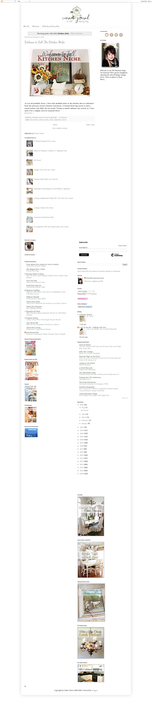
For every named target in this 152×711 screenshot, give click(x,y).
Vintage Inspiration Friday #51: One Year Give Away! (53, 198)
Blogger (95, 690)
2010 (82, 471)
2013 (82, 461)
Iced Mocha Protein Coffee (35, 287)
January (85, 423)
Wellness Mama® (32, 297)
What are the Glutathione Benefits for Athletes (42, 324)
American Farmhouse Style (44, 217)
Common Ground (85, 315)
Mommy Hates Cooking (35, 274)
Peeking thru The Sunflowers (90, 377)
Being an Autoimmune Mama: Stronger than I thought (45, 334)
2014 (82, 458)
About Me (26, 26)
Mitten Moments (85, 365)
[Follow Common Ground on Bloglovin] (82, 300)
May (83, 408)
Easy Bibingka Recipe (34, 308)
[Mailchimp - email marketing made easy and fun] (116, 256)
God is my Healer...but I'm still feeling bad (101, 329)
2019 (82, 443)
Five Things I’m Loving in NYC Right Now (94, 395)
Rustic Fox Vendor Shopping (89, 353)
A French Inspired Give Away (45, 141)
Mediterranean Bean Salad (35, 299)
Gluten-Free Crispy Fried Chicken (38, 329)
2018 (82, 446)
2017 (82, 449)
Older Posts (90, 125)
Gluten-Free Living (33, 328)
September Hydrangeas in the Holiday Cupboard (52, 189)
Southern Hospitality (87, 387)
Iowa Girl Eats (31, 281)
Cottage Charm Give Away (43, 208)
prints (51, 120)
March (84, 417)
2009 (82, 474)
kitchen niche (43, 120)
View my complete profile (93, 281)
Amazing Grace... (85, 379)
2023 (82, 430)
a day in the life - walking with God (92, 327)
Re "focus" (37, 160)
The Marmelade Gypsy (87, 373)
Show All (124, 398)
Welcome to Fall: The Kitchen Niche (45, 42)
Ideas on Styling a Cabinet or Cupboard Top (50, 151)
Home (55, 125)
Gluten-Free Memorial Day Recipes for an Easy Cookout (46, 303)
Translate (93, 294)
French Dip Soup (32, 271)
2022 (82, 433)
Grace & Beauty (85, 345)
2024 (82, 427)
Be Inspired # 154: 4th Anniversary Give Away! (51, 227)
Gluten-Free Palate (33, 302)
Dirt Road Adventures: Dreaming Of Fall (93, 384)
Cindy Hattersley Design (88, 394)
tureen (64, 120)
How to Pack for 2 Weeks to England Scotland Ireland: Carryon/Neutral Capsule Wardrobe (98, 390)
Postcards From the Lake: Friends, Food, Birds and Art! (99, 374)
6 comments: (62, 117)
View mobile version (59, 128)
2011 (82, 468)
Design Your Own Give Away (44, 170)
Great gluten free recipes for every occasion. (42, 264)
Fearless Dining (32, 318)
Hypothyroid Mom (33, 311)
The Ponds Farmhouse (87, 382)
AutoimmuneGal (32, 332)
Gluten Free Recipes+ (34, 307)
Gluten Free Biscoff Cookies (36, 266)
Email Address (83, 247)
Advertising (35, 26)
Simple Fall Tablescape (87, 369)
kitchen (36, 120)
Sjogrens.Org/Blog (32, 290)
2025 (82, 405)
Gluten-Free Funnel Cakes (35, 282)
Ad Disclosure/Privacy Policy (50, 26)
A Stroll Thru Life (85, 368)
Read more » (29, 113)
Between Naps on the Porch (89, 356)
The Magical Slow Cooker (35, 269)
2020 (82, 440)
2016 (82, 452)
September (57, 120)
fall (31, 120)
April (84, 414)
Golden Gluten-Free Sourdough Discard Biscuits (43, 320)
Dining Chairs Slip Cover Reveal (46, 179)
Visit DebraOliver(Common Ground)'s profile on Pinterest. (98, 271)
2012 (82, 464)
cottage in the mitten (87, 363)
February (85, 420)
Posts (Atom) (39, 133)
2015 (82, 455)
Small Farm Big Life (33, 285)
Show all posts (76, 33)
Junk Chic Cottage (86, 352)
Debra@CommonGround (95, 278)
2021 (82, 437)
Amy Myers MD (32, 323)
